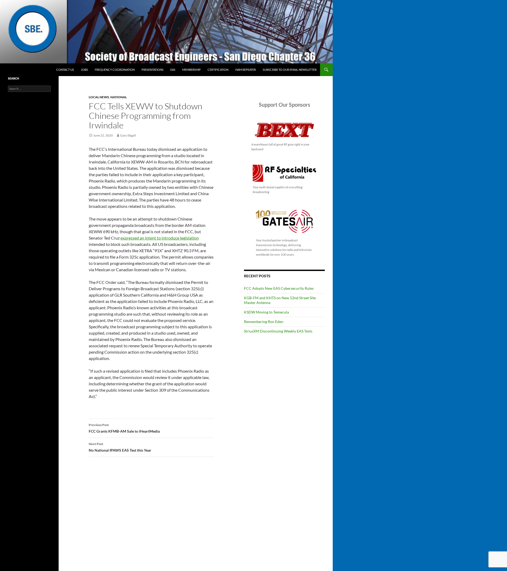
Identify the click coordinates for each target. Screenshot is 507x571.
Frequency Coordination (115, 69)
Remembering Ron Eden (263, 321)
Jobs (84, 69)
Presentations (152, 69)
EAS (172, 69)
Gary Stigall (128, 135)
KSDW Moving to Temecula (266, 312)
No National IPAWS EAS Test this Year (120, 447)
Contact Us (65, 69)
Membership (191, 69)
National (118, 97)
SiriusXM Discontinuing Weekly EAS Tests (278, 331)
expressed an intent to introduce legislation (159, 237)
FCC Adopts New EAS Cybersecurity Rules (279, 288)
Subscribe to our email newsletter (290, 69)
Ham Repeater (245, 69)
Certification (218, 69)
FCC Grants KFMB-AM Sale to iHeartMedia (124, 428)
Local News (99, 97)
